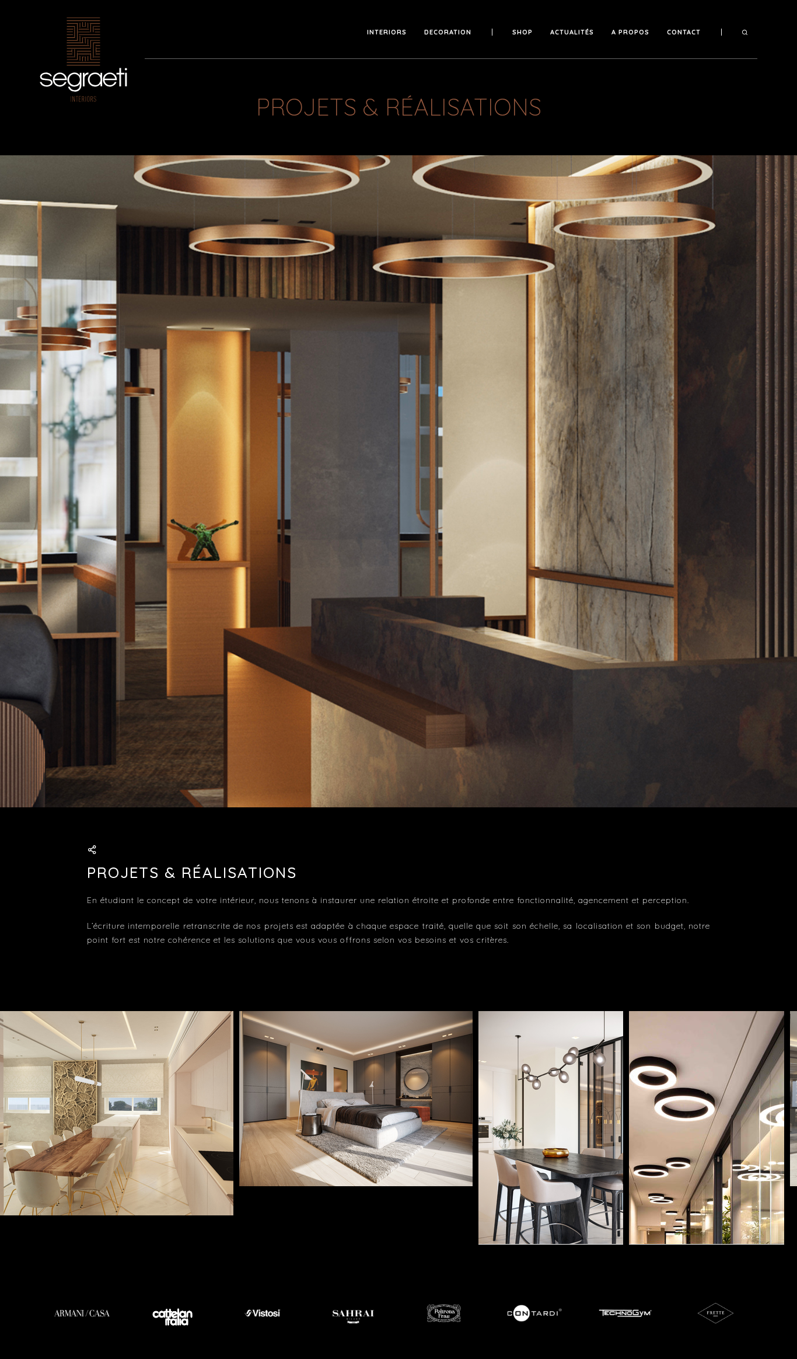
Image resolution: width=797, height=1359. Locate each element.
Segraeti (86, 60)
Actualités (572, 32)
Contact (684, 32)
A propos (630, 32)
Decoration (447, 32)
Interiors (387, 32)
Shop (522, 32)
